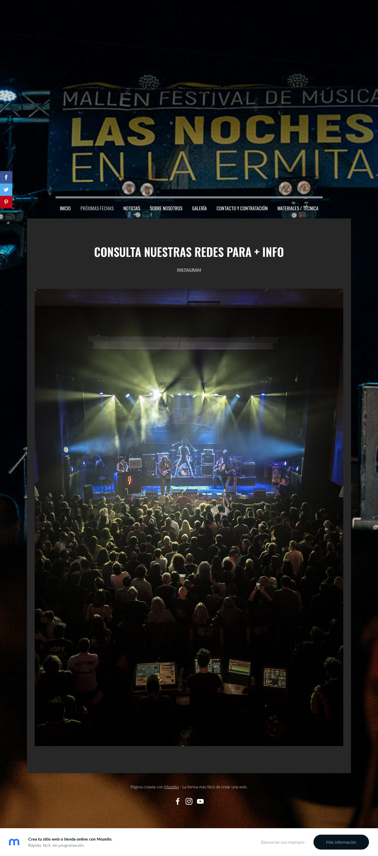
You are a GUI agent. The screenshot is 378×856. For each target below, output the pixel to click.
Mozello (171, 787)
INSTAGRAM (189, 270)
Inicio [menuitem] (65, 208)
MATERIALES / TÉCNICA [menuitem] (297, 208)
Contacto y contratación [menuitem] (242, 208)
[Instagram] (189, 801)
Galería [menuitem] (199, 208)
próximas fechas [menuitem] (97, 208)
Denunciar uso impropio (282, 842)
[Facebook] (178, 801)
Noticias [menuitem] (131, 208)
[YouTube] (200, 801)
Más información (341, 842)
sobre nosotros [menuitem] (166, 208)
